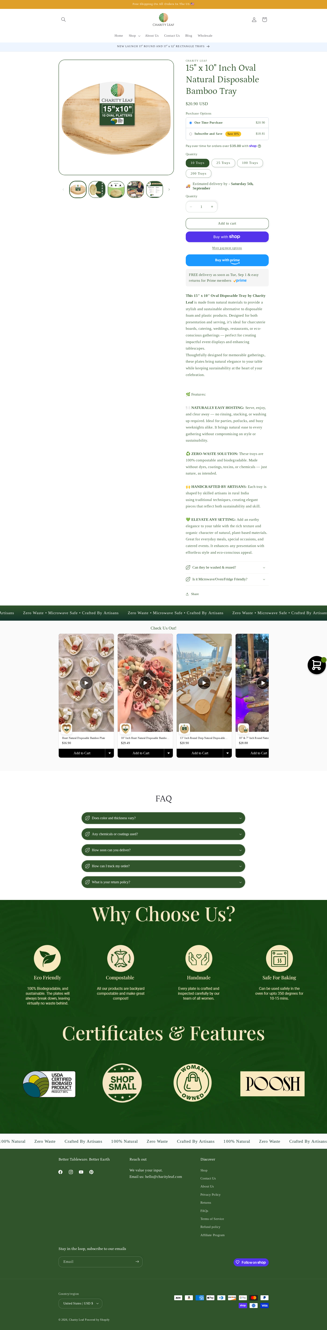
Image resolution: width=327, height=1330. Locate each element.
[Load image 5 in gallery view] (97, 189)
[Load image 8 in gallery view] (154, 189)
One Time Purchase (208, 122)
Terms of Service (212, 1219)
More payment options (227, 247)
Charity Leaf (76, 1319)
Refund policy (210, 1227)
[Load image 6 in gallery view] (116, 189)
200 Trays (198, 173)
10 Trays (197, 163)
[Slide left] (63, 189)
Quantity (191, 196)
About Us (207, 1186)
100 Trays (250, 163)
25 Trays (223, 163)
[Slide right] (169, 189)
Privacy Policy (210, 1194)
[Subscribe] (137, 1261)
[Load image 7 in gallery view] (135, 189)
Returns (205, 1202)
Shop (204, 1170)
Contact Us (208, 1178)
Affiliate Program (212, 1235)
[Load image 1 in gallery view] (77, 189)
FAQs (204, 1211)
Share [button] (195, 594)
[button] (64, 19)
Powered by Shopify (97, 1319)
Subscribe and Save (208, 133)
